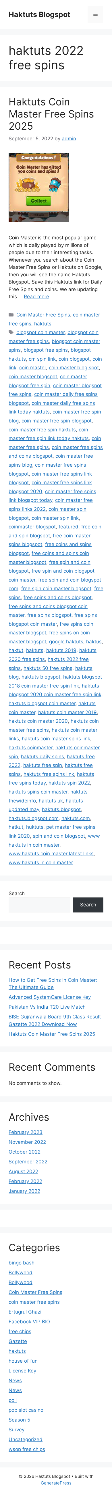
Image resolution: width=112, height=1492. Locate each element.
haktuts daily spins (42, 756)
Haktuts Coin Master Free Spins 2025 (51, 114)
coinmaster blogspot (32, 527)
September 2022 (28, 1162)
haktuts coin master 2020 (38, 721)
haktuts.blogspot (61, 809)
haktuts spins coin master (38, 792)
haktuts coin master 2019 (67, 712)
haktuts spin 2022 (69, 783)
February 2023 (26, 1132)
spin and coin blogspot (59, 836)
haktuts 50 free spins (48, 668)
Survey (16, 1430)
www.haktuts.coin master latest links (51, 853)
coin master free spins (34, 1302)
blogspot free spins (46, 350)
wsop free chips (27, 1449)
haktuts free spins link (49, 774)
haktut (16, 650)
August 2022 (23, 1171)
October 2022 (24, 1152)
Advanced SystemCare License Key (50, 997)
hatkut (16, 827)
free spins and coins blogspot (58, 597)
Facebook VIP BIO (29, 1322)
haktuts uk (51, 801)
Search (17, 893)
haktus (94, 642)
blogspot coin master (40, 332)
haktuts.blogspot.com (34, 818)
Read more (36, 296)
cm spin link (42, 359)
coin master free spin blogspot (57, 421)
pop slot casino (26, 1410)
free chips (20, 1331)
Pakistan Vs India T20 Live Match (47, 1007)
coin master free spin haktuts (42, 430)
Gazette (18, 1341)
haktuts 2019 (61, 650)
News (15, 1380)
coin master (32, 367)
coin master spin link (55, 518)
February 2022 (25, 1181)
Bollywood (20, 1272)
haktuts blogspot (41, 677)
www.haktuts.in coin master (41, 862)
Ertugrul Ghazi (25, 1312)
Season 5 (19, 1420)
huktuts (34, 827)
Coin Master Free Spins (43, 315)
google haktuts (66, 642)
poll (13, 1400)
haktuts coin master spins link (56, 739)
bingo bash (21, 1263)
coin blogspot (74, 359)
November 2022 (27, 1142)
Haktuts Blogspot (39, 14)
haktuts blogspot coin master (42, 703)
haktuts (42, 324)
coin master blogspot (33, 376)
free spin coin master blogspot (56, 588)
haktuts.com (75, 818)
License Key (22, 1371)
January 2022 (24, 1191)
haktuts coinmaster (31, 747)
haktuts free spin (42, 765)
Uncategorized (26, 1439)
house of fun (23, 1361)
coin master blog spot (74, 367)
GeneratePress (56, 1483)
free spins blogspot (49, 615)
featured (68, 527)
